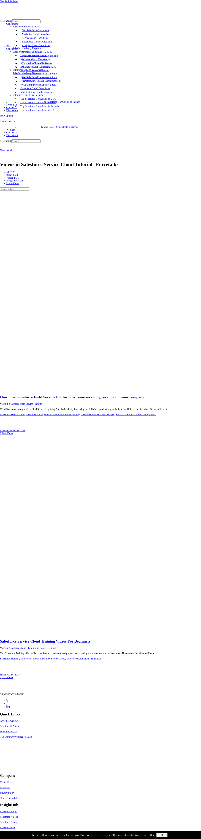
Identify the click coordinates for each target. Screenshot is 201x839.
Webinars (11, 129)
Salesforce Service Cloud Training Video (136, 414)
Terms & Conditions (10, 798)
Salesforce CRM (34, 414)
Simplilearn (96, 658)
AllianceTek (6, 430)
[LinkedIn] (8, 707)
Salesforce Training (46, 648)
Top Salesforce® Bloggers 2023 (16, 737)
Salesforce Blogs (8, 811)
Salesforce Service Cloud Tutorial (97, 414)
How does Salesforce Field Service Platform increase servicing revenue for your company (72, 397)
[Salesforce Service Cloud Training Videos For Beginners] (100, 634)
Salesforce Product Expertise (27, 51)
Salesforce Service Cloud (12, 414)
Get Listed (8, 769)
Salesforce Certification (78, 658)
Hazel (3, 674)
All (10, 172)
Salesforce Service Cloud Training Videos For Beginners (45, 641)
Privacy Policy (7, 792)
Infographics (14, 180)
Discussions (12, 135)
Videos (12, 177)
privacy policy (99, 835)
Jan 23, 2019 (19, 430)
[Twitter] (8, 703)
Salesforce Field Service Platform (25, 403)
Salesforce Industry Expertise (27, 73)
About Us (5, 787)
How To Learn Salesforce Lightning (62, 414)
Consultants (12, 49)
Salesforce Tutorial (29, 658)
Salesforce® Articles (10, 726)
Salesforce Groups (9, 822)
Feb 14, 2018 (13, 674)
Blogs (9, 46)
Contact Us (11, 132)
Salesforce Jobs (7, 827)
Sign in (3, 121)
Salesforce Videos (9, 816)
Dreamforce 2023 (8, 731)
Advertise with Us (9, 721)
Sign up (11, 121)
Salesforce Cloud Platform (22, 648)
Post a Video (12, 183)
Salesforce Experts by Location (28, 95)
